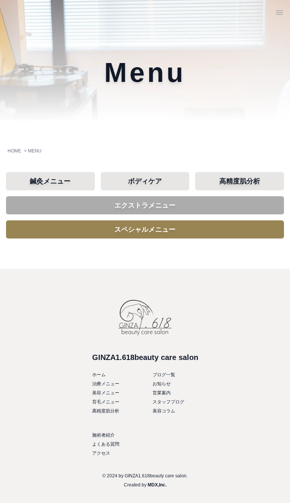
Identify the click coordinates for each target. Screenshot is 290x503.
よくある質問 (105, 444)
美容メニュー (105, 392)
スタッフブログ (168, 402)
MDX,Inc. (157, 485)
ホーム (99, 374)
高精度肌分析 (105, 411)
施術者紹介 (103, 435)
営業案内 (162, 392)
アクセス (101, 453)
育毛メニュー (105, 402)
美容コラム (164, 411)
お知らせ (162, 383)
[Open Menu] (279, 12)
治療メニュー (105, 383)
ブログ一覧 (164, 374)
